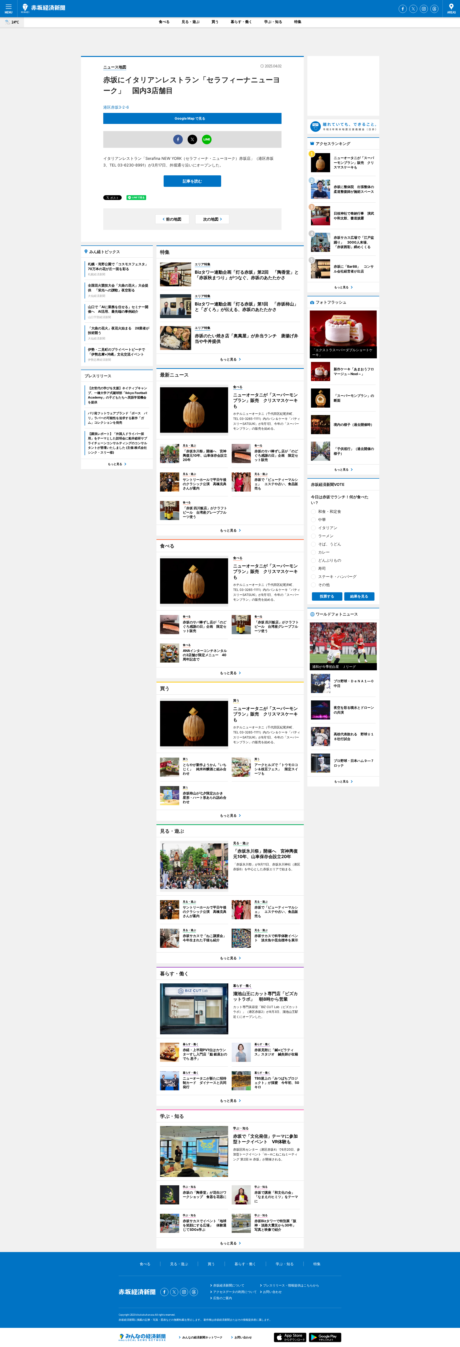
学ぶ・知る (273, 21)
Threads (434, 9)
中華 (322, 519)
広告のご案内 (222, 1298)
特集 (297, 21)
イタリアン (327, 528)
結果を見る (359, 596)
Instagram (424, 9)
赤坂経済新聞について (228, 1285)
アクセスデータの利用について (235, 1292)
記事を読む (192, 181)
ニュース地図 (114, 67)
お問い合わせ (272, 1292)
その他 (324, 584)
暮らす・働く (241, 21)
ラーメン (326, 536)
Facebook (403, 9)
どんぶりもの (329, 560)
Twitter (413, 9)
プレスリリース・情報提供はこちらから (291, 1285)
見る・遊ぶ (191, 21)
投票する (327, 596)
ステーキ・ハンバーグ (337, 576)
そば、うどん (329, 544)
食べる (164, 21)
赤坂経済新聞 (43, 8)
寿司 (322, 568)
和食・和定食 (329, 511)
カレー (324, 552)
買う (215, 21)
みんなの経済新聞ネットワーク (142, 1337)
